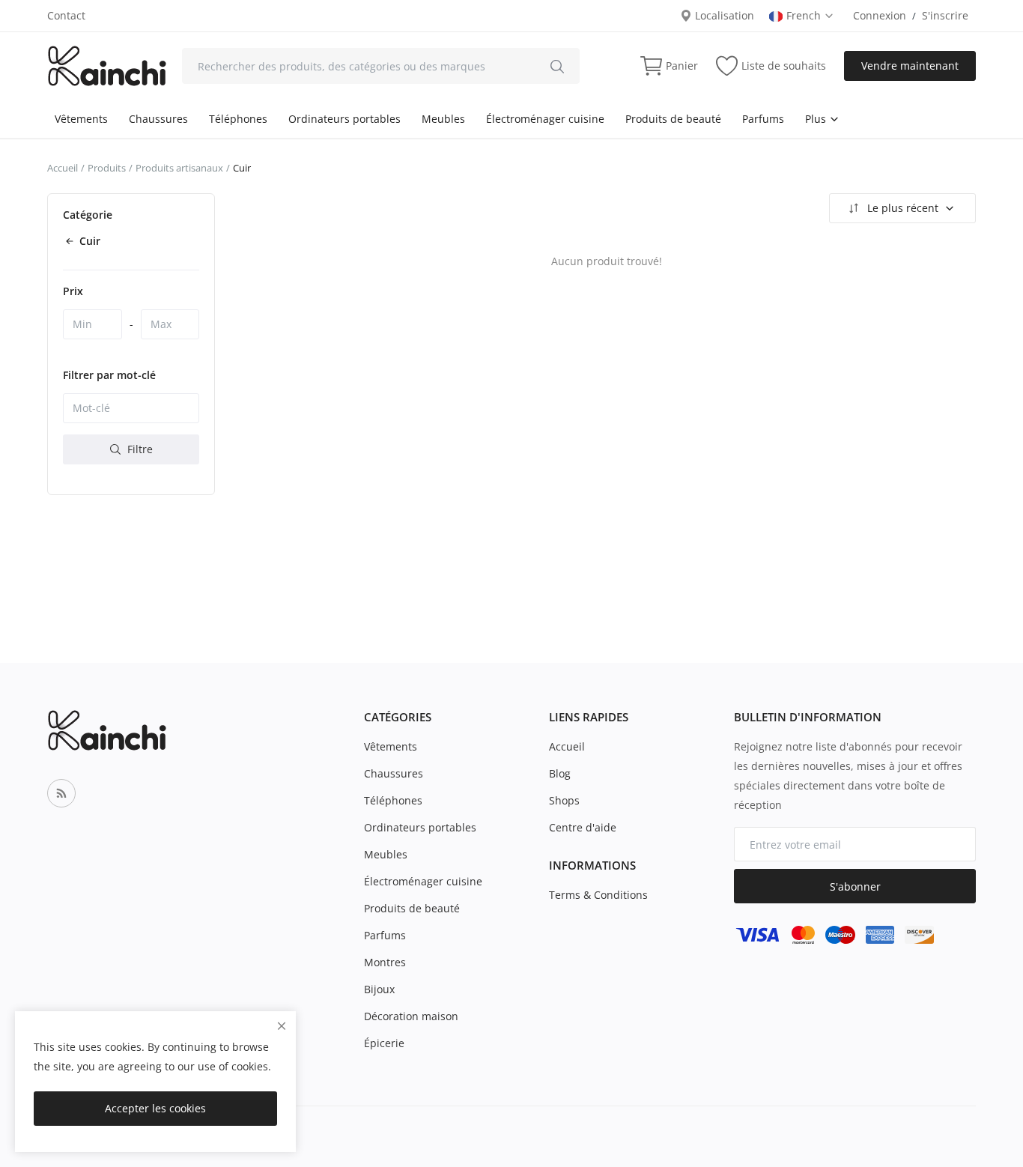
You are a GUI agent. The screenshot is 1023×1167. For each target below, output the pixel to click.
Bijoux (379, 989)
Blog (560, 773)
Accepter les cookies (155, 1108)
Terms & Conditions (598, 895)
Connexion (879, 15)
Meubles (443, 119)
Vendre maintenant (910, 65)
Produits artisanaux (179, 168)
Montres (385, 962)
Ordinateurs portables (344, 119)
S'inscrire (945, 15)
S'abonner (855, 886)
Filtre (138, 449)
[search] (557, 66)
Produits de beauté (673, 119)
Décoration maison (411, 1016)
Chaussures (158, 119)
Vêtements (81, 119)
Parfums (763, 119)
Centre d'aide (582, 827)
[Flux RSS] (61, 793)
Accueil (62, 168)
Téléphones (238, 119)
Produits (107, 168)
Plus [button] (817, 119)
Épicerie (384, 1043)
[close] (281, 1026)
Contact (66, 15)
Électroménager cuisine (545, 119)
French (805, 15)
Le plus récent (902, 208)
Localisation (723, 15)
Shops (564, 800)
